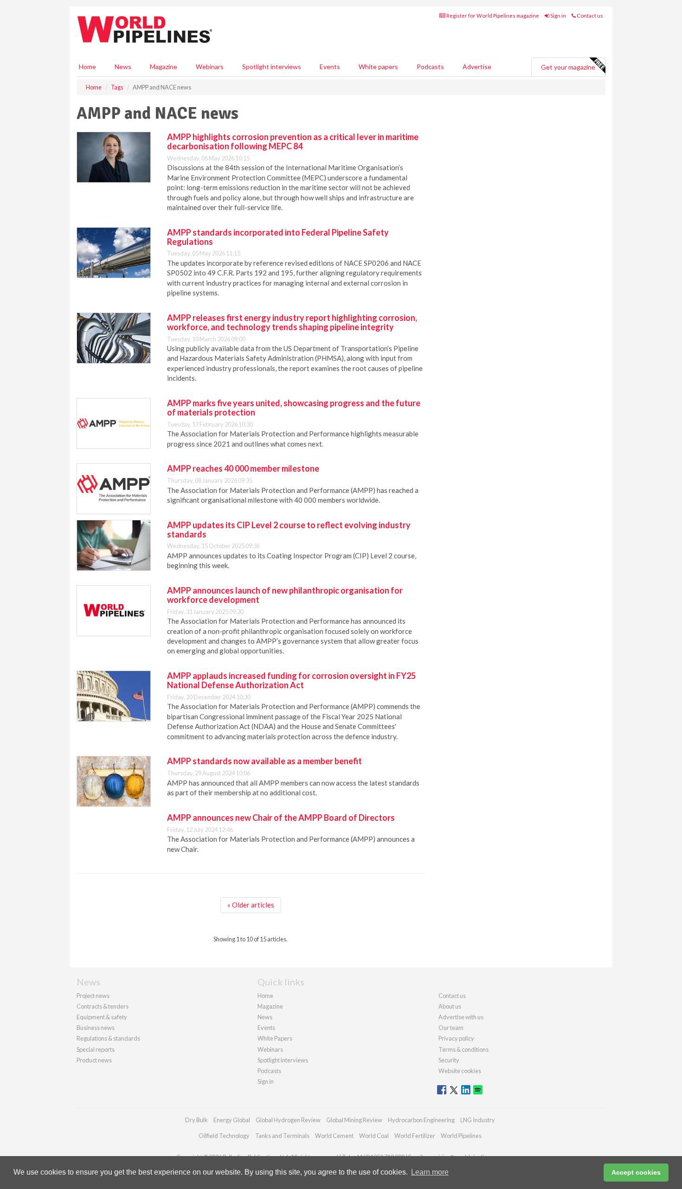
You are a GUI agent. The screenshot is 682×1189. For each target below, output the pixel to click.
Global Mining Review (354, 1120)
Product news (94, 1060)
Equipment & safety (102, 1017)
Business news (96, 1027)
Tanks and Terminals (282, 1135)
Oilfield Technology (224, 1135)
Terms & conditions (463, 1049)
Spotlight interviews (271, 66)
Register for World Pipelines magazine (492, 16)
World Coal (374, 1135)
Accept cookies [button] (636, 1172)
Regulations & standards (108, 1038)
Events (330, 66)
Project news (93, 995)
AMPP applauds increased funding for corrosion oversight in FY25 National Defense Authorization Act (291, 680)
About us (449, 1006)
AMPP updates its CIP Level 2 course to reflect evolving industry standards (289, 529)
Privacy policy (456, 1038)
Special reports (96, 1049)
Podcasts (430, 66)
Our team (450, 1027)
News (264, 1017)
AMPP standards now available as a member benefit (264, 761)
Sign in (557, 16)
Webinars (210, 66)
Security (448, 1060)
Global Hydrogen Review (288, 1120)
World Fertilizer (414, 1135)
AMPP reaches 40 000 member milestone (243, 468)
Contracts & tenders (103, 1006)
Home (87, 66)
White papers (378, 66)
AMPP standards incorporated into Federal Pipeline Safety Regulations (278, 237)
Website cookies (459, 1070)
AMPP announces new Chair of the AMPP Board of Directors (281, 817)
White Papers (274, 1038)
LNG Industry (477, 1120)
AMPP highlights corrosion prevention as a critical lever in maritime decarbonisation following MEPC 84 (292, 141)
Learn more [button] (430, 1172)
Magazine (163, 66)
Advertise (477, 66)
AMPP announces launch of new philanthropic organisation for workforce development (285, 595)
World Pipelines (461, 1135)
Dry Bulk (196, 1120)
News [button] (123, 66)
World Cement (334, 1135)
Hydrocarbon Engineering (421, 1120)
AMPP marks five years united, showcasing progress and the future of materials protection (293, 407)
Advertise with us (460, 1017)
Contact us (589, 16)
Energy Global (231, 1120)
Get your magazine (568, 67)
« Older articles (250, 905)
